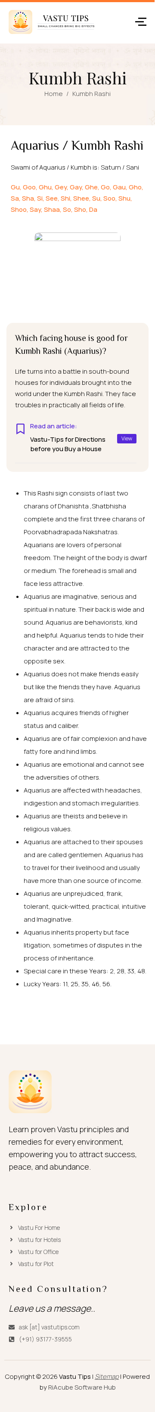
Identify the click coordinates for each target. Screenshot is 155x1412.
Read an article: (53, 426)
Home (53, 93)
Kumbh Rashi (91, 93)
